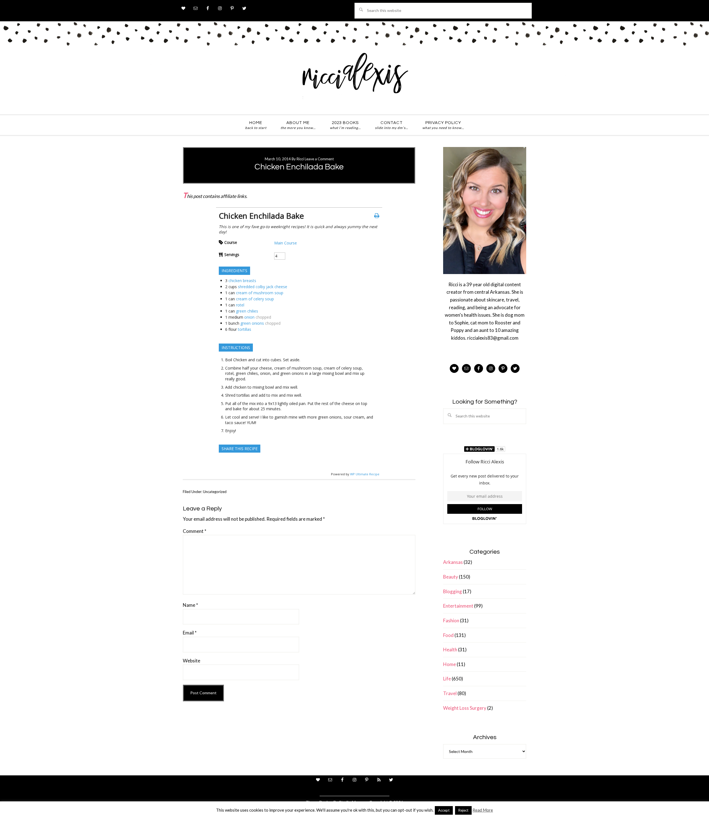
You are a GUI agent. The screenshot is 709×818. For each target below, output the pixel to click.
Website (191, 661)
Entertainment (458, 606)
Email (190, 633)
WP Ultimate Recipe (364, 474)
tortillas (244, 329)
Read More (482, 809)
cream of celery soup (255, 298)
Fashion (451, 620)
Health (450, 649)
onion (249, 317)
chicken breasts (242, 280)
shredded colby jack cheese (262, 286)
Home (449, 664)
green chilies (247, 311)
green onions (252, 323)
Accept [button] (443, 810)
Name (190, 605)
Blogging (452, 591)
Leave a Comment (319, 159)
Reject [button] (463, 810)
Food (448, 635)
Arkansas (453, 562)
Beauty (450, 577)
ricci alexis (354, 78)
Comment (194, 531)
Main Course (285, 243)
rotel (240, 305)
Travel (450, 693)
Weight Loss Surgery (464, 708)
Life (447, 679)
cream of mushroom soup (259, 292)
